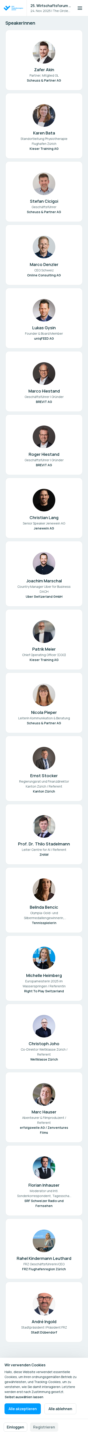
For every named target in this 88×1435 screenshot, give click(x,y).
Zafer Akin (44, 69)
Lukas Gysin (44, 327)
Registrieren (44, 1427)
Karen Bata (44, 133)
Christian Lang (44, 517)
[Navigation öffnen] (79, 8)
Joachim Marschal (44, 580)
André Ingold (44, 1321)
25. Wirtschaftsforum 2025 (51, 5)
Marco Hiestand (44, 391)
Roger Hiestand (44, 454)
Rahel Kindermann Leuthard (44, 1258)
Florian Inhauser (44, 1185)
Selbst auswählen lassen (24, 1397)
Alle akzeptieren (23, 1408)
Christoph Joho (44, 1043)
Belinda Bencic (44, 907)
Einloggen (15, 1427)
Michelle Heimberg (44, 975)
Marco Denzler (44, 264)
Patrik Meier (44, 649)
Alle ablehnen (60, 1408)
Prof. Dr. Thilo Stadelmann (44, 844)
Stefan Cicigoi (44, 201)
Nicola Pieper (44, 712)
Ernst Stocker (44, 775)
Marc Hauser (44, 1112)
